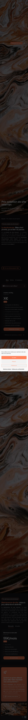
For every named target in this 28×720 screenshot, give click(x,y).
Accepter (14, 357)
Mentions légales (7, 369)
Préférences (14, 365)
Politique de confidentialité (18, 369)
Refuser (14, 361)
